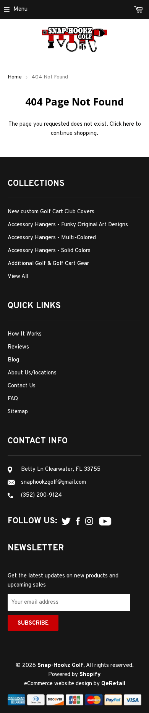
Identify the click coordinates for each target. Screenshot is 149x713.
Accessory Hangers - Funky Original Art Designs (68, 225)
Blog (13, 360)
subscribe (33, 623)
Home (15, 77)
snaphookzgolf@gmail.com (53, 482)
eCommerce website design (59, 683)
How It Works (25, 334)
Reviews (18, 347)
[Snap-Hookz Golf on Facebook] (78, 521)
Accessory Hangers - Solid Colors (49, 250)
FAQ (13, 399)
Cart (120, 9)
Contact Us (22, 386)
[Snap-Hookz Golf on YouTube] (105, 521)
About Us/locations (32, 373)
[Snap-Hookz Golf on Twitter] (66, 521)
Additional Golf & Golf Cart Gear (48, 263)
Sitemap (18, 412)
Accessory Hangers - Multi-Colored (52, 237)
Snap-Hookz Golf (60, 665)
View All (18, 276)
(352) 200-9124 (41, 495)
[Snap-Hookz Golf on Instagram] (89, 521)
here (128, 124)
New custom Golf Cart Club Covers (51, 212)
